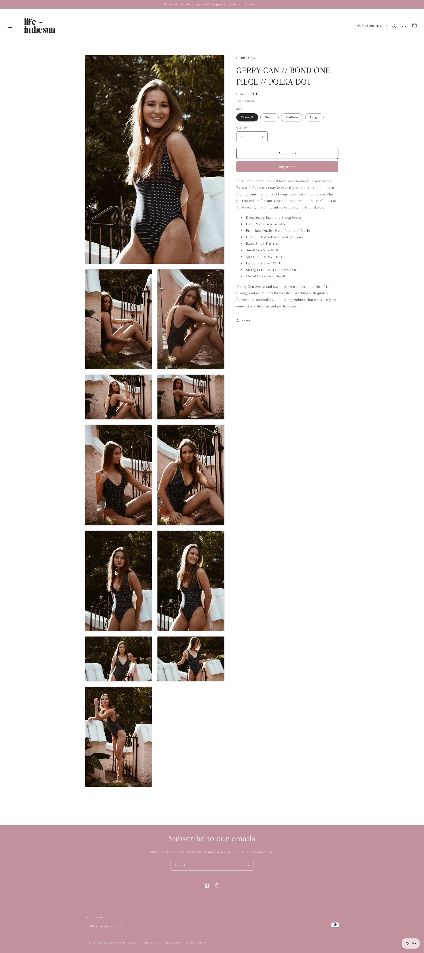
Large (314, 117)
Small (269, 117)
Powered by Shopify (127, 942)
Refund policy (152, 942)
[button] (10, 26)
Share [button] (246, 320)
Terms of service (196, 942)
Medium (292, 117)
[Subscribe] (248, 865)
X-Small (247, 117)
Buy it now (287, 167)
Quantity (242, 127)
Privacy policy (173, 942)
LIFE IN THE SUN (104, 942)
